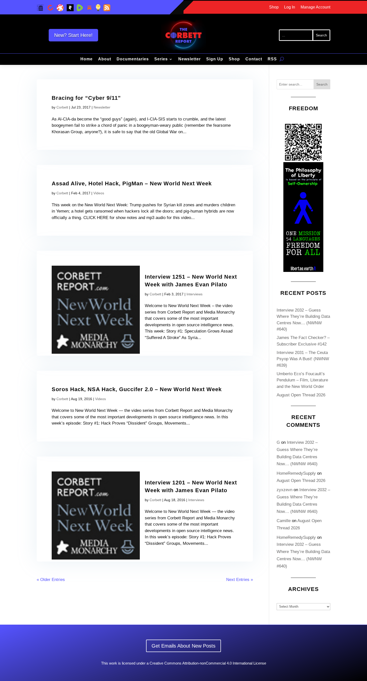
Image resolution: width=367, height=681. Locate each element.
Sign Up (214, 59)
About (104, 59)
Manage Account (315, 7)
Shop (274, 7)
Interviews (194, 294)
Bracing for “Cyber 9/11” (86, 98)
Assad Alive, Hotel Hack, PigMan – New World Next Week (132, 183)
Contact (253, 59)
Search (322, 84)
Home (86, 59)
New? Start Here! (73, 35)
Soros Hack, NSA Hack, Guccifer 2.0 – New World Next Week (137, 389)
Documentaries (133, 59)
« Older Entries (51, 579)
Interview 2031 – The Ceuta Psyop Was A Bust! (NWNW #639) (303, 359)
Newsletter (189, 59)
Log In (289, 7)
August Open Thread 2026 (301, 395)
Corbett (62, 107)
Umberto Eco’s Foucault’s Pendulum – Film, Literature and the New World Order (302, 380)
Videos (98, 193)
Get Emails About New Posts (183, 646)
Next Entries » (239, 579)
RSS (272, 59)
